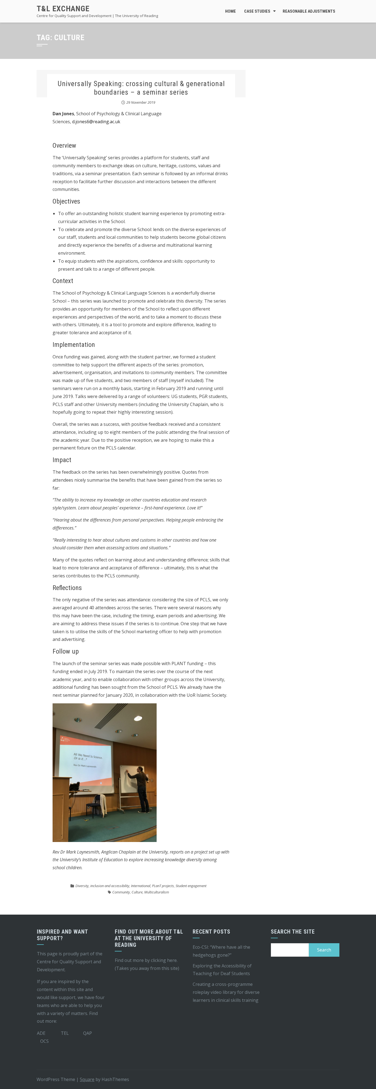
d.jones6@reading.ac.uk (96, 122)
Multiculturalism (156, 892)
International (140, 885)
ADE (41, 1033)
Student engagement (191, 885)
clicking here (164, 960)
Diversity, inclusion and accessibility (102, 885)
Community (121, 892)
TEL (65, 1033)
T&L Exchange (63, 8)
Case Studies (257, 11)
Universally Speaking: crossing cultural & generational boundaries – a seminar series (141, 87)
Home (230, 11)
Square (87, 1079)
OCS (44, 1041)
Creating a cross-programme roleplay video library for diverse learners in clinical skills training (226, 992)
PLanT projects (163, 885)
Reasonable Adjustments (309, 11)
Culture (137, 892)
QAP (87, 1033)
